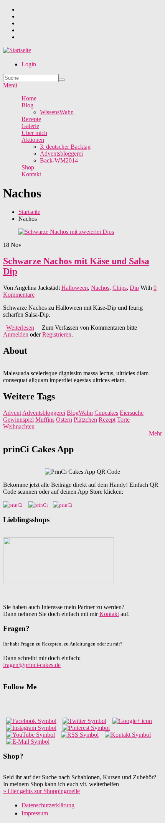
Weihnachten (19, 426)
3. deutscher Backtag (65, 146)
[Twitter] (84, 721)
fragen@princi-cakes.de (32, 665)
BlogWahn (80, 412)
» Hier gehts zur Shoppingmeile (41, 791)
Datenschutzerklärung (47, 805)
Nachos (100, 287)
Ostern (64, 419)
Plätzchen (85, 419)
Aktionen (32, 139)
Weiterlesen (20, 327)
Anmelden (15, 334)
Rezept (107, 419)
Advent (12, 412)
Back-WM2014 (59, 160)
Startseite (29, 212)
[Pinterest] (86, 727)
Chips (119, 287)
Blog (27, 105)
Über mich (34, 133)
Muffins (44, 419)
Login (28, 64)
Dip (134, 287)
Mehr (155, 433)
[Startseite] (17, 50)
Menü (10, 85)
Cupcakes (106, 412)
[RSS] (80, 734)
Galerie (30, 126)
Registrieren (56, 334)
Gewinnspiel (18, 419)
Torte (123, 419)
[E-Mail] (28, 741)
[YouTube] (30, 734)
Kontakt (31, 174)
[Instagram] (31, 727)
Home (28, 98)
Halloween (74, 287)
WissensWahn (57, 112)
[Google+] (132, 721)
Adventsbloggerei (61, 153)
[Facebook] (31, 721)
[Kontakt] (128, 734)
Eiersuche (132, 412)
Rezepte (31, 119)
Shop (27, 167)
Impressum (34, 813)
